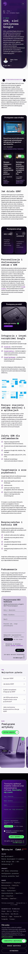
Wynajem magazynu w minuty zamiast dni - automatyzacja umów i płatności (8, 168)
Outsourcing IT (7, 864)
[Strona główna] (4, 11)
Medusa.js (4, 916)
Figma (10, 916)
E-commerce (20, 859)
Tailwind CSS (17, 916)
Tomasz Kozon (14, 59)
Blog (8, 11)
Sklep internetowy (11, 871)
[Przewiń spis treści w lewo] (3, 80)
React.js (15, 911)
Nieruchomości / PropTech (11, 883)
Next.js (9, 911)
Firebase (12, 919)
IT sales (6, 18)
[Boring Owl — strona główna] (5, 4)
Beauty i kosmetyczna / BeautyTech (20, 182)
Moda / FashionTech (9, 890)
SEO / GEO (15, 861)
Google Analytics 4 (9, 351)
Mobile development (9, 859)
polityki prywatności (17, 645)
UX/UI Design (6, 861)
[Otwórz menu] (23, 3)
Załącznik (12, 635)
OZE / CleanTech (7, 896)
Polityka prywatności (8, 903)
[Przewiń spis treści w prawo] (24, 80)
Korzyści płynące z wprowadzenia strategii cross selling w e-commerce (11, 755)
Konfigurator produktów (10, 873)
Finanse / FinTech (8, 888)
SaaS (17, 876)
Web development (7, 856)
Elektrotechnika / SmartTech (12, 893)
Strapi (3, 911)
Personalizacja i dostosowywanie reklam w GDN (12, 80)
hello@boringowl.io (18, 657)
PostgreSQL (5, 919)
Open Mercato (14, 914)
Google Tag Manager (9, 357)
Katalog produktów (8, 876)
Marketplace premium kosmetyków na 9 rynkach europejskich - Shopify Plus (20, 168)
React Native (5, 914)
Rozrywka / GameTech (9, 898)
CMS (3, 871)
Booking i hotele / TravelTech (16, 149)
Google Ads (7, 346)
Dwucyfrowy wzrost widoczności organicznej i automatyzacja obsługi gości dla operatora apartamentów (13, 141)
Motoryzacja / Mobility (10, 885)
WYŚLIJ (19, 650)
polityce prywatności (7, 936)
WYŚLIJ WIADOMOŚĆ (15, 836)
